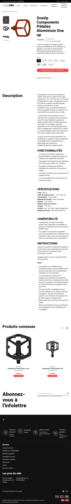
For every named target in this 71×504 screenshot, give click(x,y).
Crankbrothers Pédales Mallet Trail (52, 369)
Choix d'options (18, 376)
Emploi (4, 465)
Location (25, 5)
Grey (50, 60)
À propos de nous (7, 448)
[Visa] (62, 497)
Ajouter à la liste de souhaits (44, 78)
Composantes (44, 5)
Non (67, 500)
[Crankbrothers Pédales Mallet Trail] (52, 349)
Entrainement (33, 5)
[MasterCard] (57, 497)
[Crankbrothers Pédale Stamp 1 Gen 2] (18, 349)
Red (39, 60)
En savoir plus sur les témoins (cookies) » (10, 502)
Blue (39, 64)
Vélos (18, 5)
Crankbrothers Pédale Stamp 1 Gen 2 (18, 369)
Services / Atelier (7, 468)
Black (44, 64)
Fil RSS (20, 491)
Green (44, 60)
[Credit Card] (67, 497)
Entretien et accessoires (54, 5)
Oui (63, 500)
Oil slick (51, 64)
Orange (62, 60)
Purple (56, 60)
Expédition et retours (8, 457)
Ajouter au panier (52, 70)
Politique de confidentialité (10, 451)
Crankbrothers (18, 366)
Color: (39, 57)
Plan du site (5, 462)
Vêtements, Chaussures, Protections (64, 5)
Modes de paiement (8, 454)
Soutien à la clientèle (8, 459)
